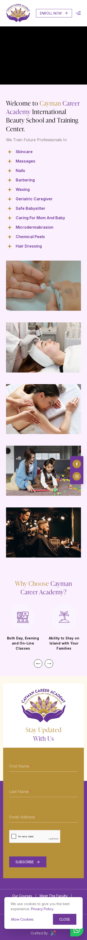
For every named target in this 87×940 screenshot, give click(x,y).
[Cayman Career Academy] (18, 20)
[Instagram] (76, 476)
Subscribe (24, 862)
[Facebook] (76, 464)
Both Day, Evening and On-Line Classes (23, 643)
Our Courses (22, 896)
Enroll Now (51, 13)
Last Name (19, 791)
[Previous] (38, 663)
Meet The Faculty (54, 896)
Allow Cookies (22, 919)
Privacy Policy (42, 909)
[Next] (49, 663)
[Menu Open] (78, 13)
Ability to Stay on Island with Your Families (64, 643)
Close (64, 919)
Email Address (22, 817)
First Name (19, 766)
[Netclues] (53, 933)
